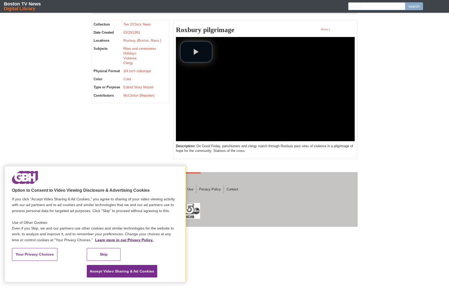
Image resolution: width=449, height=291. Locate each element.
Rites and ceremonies (139, 49)
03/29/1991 (131, 32)
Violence (129, 58)
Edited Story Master (138, 87)
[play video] (196, 52)
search (414, 6)
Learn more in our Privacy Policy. (124, 240)
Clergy (128, 63)
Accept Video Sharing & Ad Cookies (122, 271)
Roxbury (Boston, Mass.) (142, 40)
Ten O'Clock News (137, 24)
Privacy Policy (210, 189)
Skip (104, 254)
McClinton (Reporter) (138, 95)
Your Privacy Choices (35, 254)
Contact (232, 189)
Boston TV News (22, 6)
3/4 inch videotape (137, 71)
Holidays (129, 53)
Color (127, 79)
